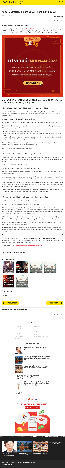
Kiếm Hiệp (36, 329)
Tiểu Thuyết (18, 333)
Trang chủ (18, 326)
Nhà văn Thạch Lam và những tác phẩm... (9, 454)
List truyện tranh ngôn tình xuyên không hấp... (56, 442)
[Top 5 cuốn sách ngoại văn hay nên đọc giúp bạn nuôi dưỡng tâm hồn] (19, 369)
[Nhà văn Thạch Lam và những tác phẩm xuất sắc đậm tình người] (19, 350)
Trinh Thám (37, 326)
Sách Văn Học (13, 2)
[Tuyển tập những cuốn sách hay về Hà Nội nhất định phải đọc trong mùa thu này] (19, 360)
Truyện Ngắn (19, 338)
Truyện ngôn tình (20, 331)
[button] (60, 2)
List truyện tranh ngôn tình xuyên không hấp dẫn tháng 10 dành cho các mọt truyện (29, 377)
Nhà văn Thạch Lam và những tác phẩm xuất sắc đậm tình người (35, 348)
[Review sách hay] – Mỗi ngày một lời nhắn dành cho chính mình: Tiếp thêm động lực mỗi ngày (37, 383)
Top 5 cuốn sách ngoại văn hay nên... (40, 454)
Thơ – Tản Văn (19, 336)
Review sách (7, 9)
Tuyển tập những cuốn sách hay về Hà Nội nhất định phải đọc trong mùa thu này (37, 358)
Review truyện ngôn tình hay (41, 337)
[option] (9, 449)
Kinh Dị (35, 334)
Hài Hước (36, 331)
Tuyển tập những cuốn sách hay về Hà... (25, 454)
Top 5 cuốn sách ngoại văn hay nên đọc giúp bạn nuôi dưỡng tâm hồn (36, 366)
